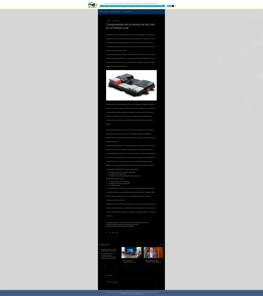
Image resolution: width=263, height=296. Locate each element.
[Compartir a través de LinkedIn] (113, 232)
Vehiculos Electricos (127, 11)
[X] (173, 6)
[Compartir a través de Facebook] (106, 232)
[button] (161, 11)
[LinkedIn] (168, 6)
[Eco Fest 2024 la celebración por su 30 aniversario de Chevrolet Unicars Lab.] (131, 252)
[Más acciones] (156, 20)
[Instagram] (175, 6)
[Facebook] (170, 6)
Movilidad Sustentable (115, 11)
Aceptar (257, 293)
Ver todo (162, 244)
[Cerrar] (261, 294)
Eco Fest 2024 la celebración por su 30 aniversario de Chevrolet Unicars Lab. (130, 261)
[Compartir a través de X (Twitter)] (110, 232)
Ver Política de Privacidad (117, 293)
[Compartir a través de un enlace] (116, 232)
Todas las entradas (103, 11)
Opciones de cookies (247, 293)
